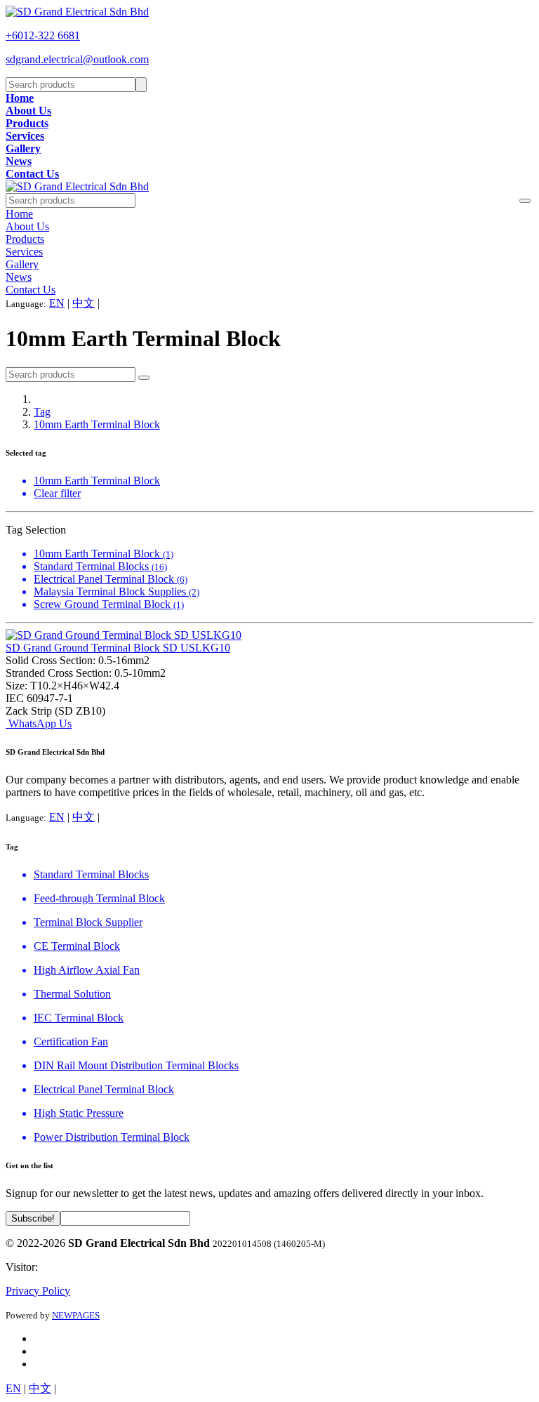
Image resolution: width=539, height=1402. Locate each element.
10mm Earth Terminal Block (97, 424)
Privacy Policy (38, 1291)
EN (57, 303)
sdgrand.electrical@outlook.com (77, 59)
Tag (42, 412)
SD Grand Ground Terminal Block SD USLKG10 (118, 648)
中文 (83, 303)
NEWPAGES (76, 1315)
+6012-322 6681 (43, 35)
